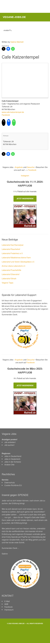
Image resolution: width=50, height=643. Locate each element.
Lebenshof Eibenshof (10, 274)
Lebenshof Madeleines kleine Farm (16, 257)
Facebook (6, 115)
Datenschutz (9, 482)
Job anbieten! (10, 442)
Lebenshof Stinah (9, 278)
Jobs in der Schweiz (12, 461)
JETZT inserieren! (25, 198)
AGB (6, 604)
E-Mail (7, 601)
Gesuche (30, 167)
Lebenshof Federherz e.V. (12, 253)
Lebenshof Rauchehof (11, 249)
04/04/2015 (5, 46)
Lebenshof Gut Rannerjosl (12, 245)
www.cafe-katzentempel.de (13, 112)
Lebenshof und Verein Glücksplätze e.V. (18, 261)
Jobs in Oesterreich (12, 459)
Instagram (25, 175)
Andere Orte (9, 464)
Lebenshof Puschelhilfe (11, 270)
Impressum (8, 609)
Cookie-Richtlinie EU (13, 485)
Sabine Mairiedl (16, 42)
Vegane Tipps (7, 282)
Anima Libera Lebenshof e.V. (14, 266)
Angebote (19, 167)
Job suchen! (9, 445)
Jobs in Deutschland (12, 456)
